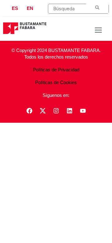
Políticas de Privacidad (56, 69)
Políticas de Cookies (56, 82)
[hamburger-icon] (98, 30)
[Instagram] (56, 111)
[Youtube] (83, 111)
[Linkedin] (69, 111)
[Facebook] (29, 111)
